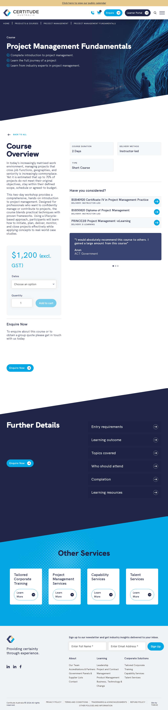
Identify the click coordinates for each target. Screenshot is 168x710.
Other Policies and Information (95, 705)
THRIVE (154, 705)
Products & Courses (26, 23)
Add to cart (46, 303)
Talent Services (132, 677)
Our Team (74, 665)
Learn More (20, 594)
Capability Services (134, 673)
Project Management (56, 23)
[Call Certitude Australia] (92, 12)
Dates (15, 276)
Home (6, 23)
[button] (113, 266)
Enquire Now (17, 368)
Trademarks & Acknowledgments (109, 702)
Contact (73, 681)
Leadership (102, 665)
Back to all (20, 134)
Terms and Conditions (76, 702)
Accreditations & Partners (82, 669)
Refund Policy (137, 702)
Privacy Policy (53, 702)
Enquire (110, 12)
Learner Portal (134, 12)
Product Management (108, 677)
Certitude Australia (15, 702)
